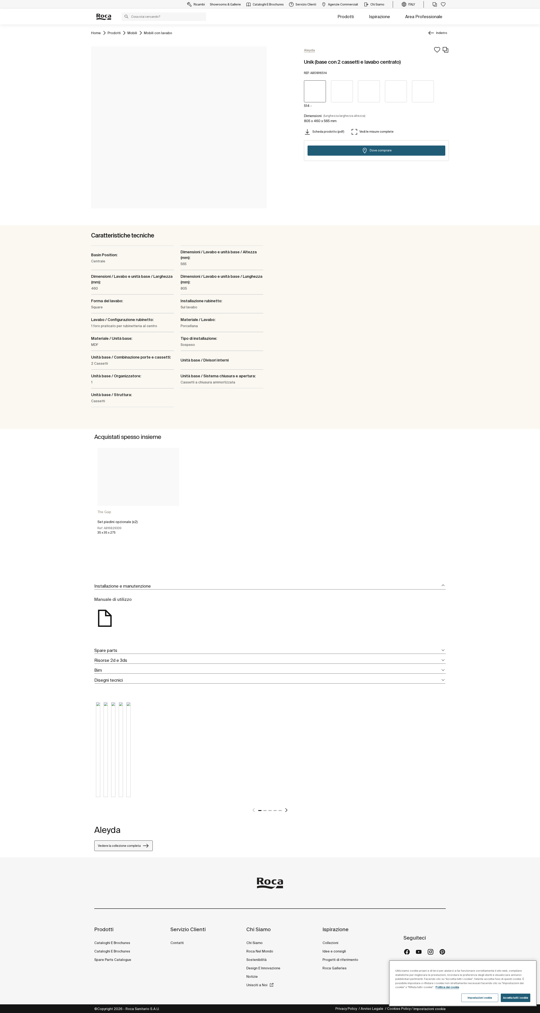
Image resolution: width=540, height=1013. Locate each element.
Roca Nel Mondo (259, 951)
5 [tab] (280, 810)
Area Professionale (423, 16)
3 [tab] (270, 810)
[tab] (270, 586)
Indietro (441, 33)
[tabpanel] (138, 495)
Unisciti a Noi (256, 985)
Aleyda (107, 830)
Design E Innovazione (263, 968)
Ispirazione (379, 16)
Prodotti (346, 16)
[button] (126, 17)
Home (96, 33)
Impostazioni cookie (429, 1009)
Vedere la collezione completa (119, 845)
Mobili (132, 33)
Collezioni (330, 943)
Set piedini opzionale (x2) (117, 522)
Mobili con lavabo (158, 33)
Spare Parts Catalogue (112, 960)
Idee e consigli (334, 951)
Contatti (177, 943)
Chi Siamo (258, 929)
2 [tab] (265, 810)
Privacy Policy (346, 1008)
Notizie (252, 976)
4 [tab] (275, 810)
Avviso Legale (372, 1008)
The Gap (104, 512)
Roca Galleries (335, 968)
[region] (463, 983)
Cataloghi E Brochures (112, 943)
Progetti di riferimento (340, 960)
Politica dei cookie (447, 987)
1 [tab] (260, 810)
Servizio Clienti (188, 929)
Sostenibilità (256, 960)
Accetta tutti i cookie (515, 997)
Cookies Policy (398, 1008)
